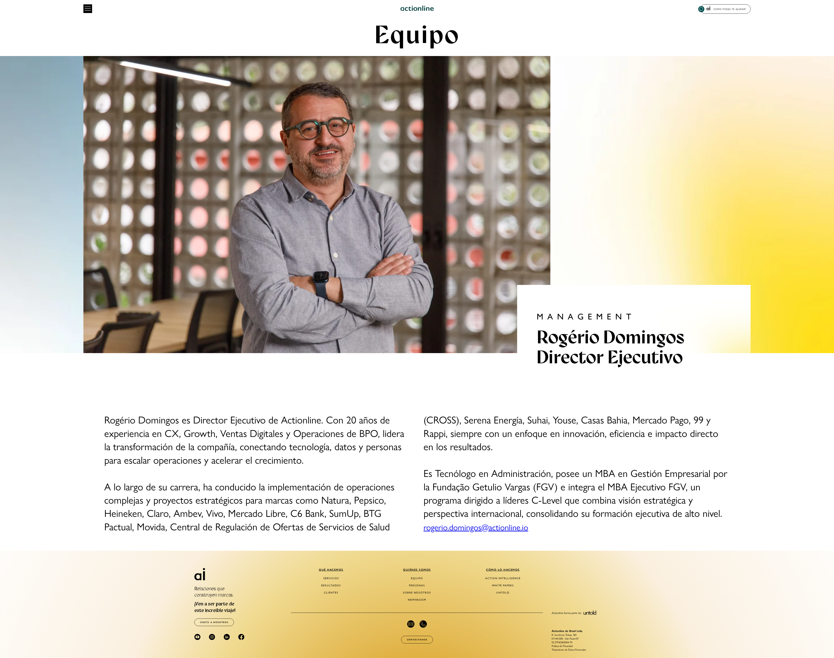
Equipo (417, 578)
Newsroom (417, 599)
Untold (503, 592)
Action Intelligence (502, 578)
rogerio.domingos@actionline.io (476, 527)
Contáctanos (417, 639)
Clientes (331, 592)
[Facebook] (241, 637)
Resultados (331, 585)
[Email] (411, 624)
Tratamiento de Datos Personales (569, 649)
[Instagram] (212, 637)
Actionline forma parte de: (567, 612)
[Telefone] (423, 624)
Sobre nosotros (417, 592)
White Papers (503, 585)
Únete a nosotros (214, 622)
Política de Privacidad (562, 646)
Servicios (331, 578)
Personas (417, 585)
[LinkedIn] (227, 637)
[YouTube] (197, 637)
